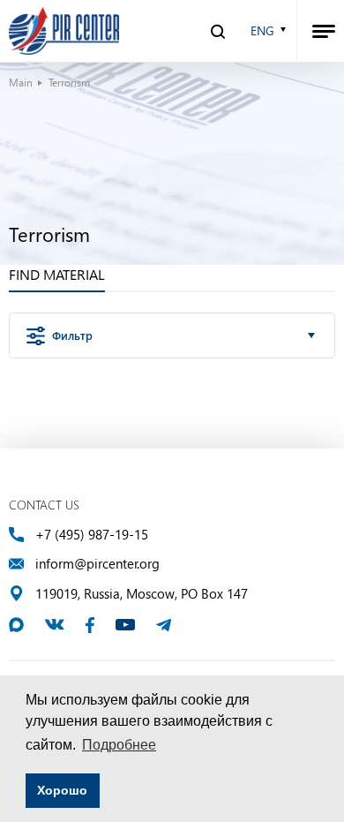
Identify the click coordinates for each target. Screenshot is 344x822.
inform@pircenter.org (97, 563)
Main (21, 82)
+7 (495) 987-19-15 (91, 534)
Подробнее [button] (119, 744)
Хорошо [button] (62, 790)
